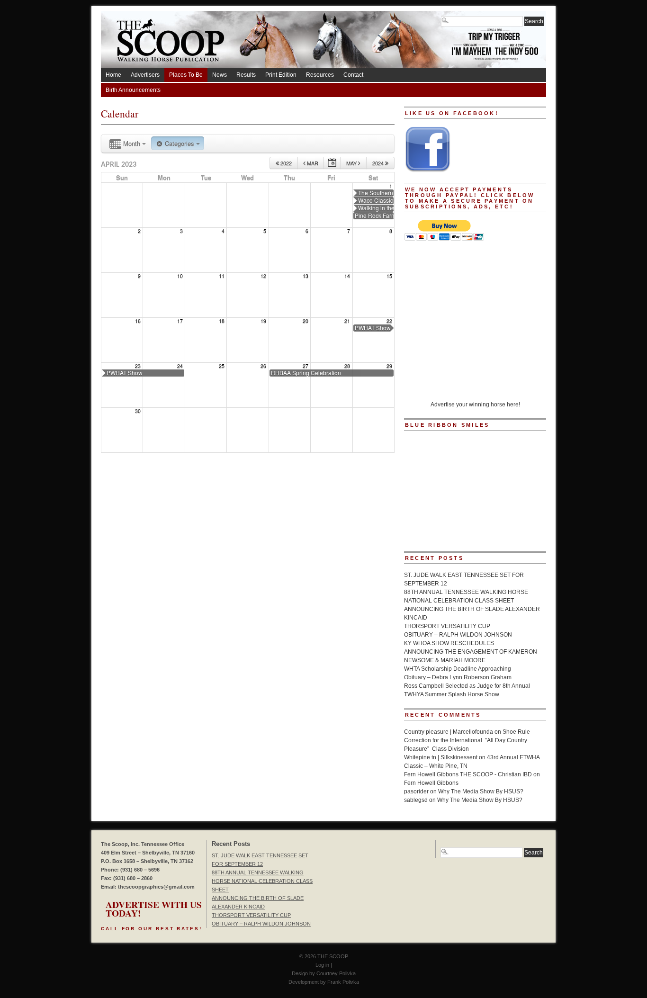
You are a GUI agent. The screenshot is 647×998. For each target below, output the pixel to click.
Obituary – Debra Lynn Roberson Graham (458, 677)
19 (263, 320)
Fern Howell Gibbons (431, 783)
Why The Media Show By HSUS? (480, 791)
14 (347, 275)
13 (305, 275)
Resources (320, 75)
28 (347, 365)
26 (263, 365)
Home (113, 75)
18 (222, 320)
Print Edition (281, 75)
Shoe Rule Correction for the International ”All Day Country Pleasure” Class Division (467, 740)
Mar (312, 163)
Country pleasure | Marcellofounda (448, 731)
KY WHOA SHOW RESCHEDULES (449, 643)
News (219, 75)
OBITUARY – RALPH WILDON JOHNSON (458, 634)
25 (222, 365)
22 (389, 320)
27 (305, 365)
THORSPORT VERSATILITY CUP (447, 626)
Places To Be (186, 75)
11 (222, 275)
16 (138, 320)
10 (180, 275)
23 (138, 365)
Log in (322, 965)
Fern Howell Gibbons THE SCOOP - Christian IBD (468, 774)
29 (389, 365)
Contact (353, 75)
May (352, 163)
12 (263, 275)
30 (138, 410)
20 (305, 320)
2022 (285, 163)
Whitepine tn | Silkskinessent (440, 757)
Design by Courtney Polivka (324, 973)
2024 (378, 163)
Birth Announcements (133, 90)
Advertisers (145, 75)
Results (246, 75)
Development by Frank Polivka (323, 982)
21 (347, 320)
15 (389, 275)
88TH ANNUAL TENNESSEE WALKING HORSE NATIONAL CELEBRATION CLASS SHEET (262, 881)
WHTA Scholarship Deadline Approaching (457, 668)
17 (180, 320)
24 (180, 365)
